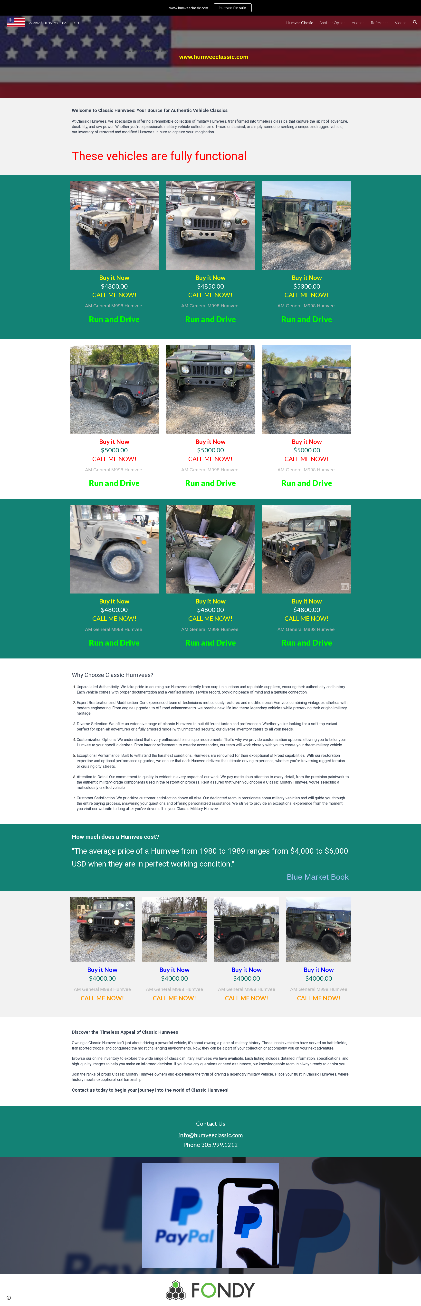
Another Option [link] (332, 22)
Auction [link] (358, 22)
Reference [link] (380, 22)
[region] (210, 8)
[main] (210, 57)
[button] (415, 22)
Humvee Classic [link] (299, 22)
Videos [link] (400, 22)
